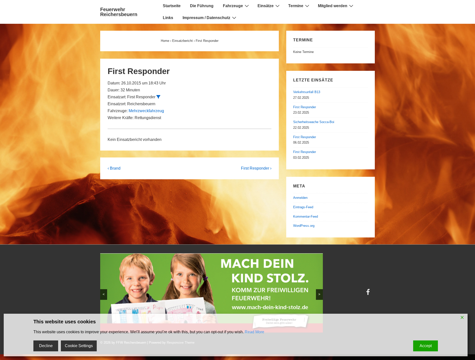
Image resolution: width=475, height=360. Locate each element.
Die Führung (202, 6)
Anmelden (300, 198)
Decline (46, 346)
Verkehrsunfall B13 (306, 92)
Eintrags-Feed (303, 207)
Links (168, 18)
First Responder (304, 107)
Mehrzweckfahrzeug (146, 111)
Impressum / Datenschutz (206, 18)
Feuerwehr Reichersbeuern (118, 12)
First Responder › (256, 168)
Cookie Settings (79, 346)
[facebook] (368, 294)
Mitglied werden (332, 6)
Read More (254, 332)
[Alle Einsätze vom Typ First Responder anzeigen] (158, 97)
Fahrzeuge (233, 6)
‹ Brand (114, 168)
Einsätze (266, 6)
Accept (426, 346)
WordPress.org (303, 226)
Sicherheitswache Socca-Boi (313, 122)
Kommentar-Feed (305, 216)
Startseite (172, 6)
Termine (295, 6)
